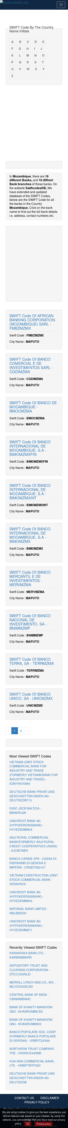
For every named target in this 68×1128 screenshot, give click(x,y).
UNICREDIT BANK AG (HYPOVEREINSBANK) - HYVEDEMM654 (26, 896)
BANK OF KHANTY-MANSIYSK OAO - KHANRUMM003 (31, 1021)
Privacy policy (43, 1123)
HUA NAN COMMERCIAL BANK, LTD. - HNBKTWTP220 (32, 1063)
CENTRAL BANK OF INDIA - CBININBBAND (29, 996)
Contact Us (24, 1098)
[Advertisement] (34, 123)
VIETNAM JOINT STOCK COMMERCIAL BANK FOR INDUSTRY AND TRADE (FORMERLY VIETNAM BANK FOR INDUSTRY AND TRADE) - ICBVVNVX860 (33, 773)
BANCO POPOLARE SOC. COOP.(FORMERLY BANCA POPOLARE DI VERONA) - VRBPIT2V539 (32, 1036)
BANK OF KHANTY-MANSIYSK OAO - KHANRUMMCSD (31, 1009)
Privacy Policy (36, 1102)
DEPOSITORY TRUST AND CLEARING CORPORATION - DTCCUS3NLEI (29, 969)
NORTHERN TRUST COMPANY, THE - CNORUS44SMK (32, 1050)
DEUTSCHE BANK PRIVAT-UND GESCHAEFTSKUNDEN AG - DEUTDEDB (32, 1077)
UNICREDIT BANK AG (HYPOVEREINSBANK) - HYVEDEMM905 (26, 825)
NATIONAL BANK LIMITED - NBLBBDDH (28, 911)
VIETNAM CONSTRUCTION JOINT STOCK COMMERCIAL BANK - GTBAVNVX (33, 879)
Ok (27, 1123)
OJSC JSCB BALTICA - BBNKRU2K (25, 810)
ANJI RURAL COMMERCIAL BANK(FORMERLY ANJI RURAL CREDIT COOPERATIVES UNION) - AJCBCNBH (33, 844)
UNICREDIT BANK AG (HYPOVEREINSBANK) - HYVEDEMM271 (26, 925)
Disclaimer (49, 1098)
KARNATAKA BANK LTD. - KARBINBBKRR (27, 955)
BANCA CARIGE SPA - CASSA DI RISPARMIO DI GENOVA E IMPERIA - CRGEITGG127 (32, 862)
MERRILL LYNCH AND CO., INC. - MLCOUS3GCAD (32, 984)
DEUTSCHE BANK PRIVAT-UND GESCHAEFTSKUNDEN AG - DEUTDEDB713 (32, 795)
